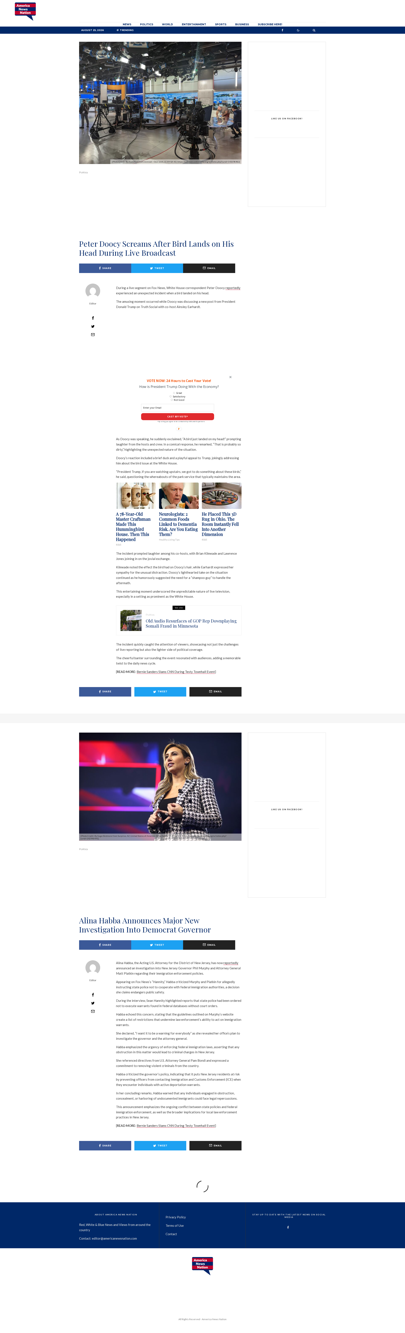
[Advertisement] (160, 212)
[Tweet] (93, 326)
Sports (220, 24)
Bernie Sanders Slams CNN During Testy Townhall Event (176, 672)
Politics (146, 24)
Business (242, 24)
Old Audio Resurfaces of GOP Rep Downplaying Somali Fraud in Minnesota (191, 623)
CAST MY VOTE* (177, 416)
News (127, 24)
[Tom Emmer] (131, 620)
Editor (92, 303)
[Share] (93, 318)
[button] (178, 380)
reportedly (232, 288)
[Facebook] (282, 30)
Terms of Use (175, 1225)
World (167, 24)
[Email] (93, 334)
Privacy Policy (176, 1217)
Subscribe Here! (270, 24)
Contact (171, 1234)
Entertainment (194, 24)
